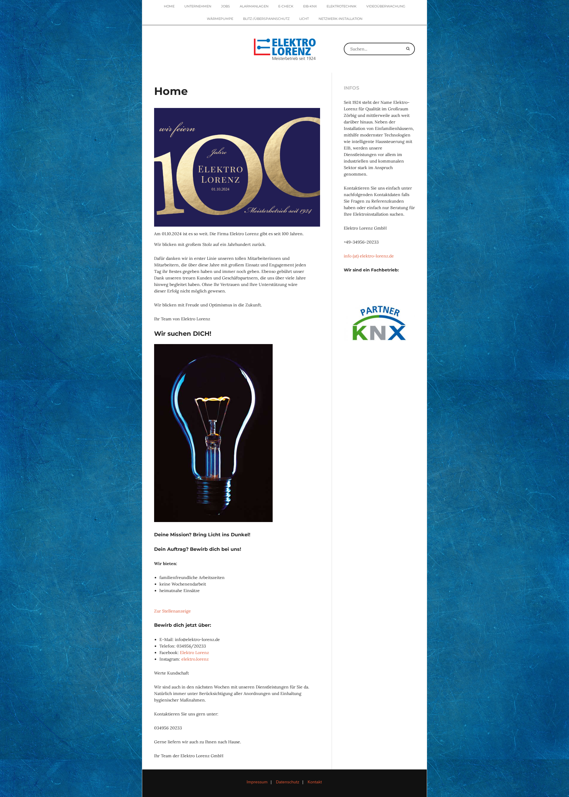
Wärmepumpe (220, 19)
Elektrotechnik (342, 6)
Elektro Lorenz (194, 652)
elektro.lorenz (195, 659)
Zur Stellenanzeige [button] (172, 611)
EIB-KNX (310, 6)
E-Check (285, 6)
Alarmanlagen (254, 6)
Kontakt (315, 781)
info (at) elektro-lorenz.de (369, 256)
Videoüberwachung (385, 6)
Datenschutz (287, 781)
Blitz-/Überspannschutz (266, 19)
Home (169, 6)
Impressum (257, 781)
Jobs (225, 6)
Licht (304, 19)
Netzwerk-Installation (340, 19)
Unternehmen (197, 6)
